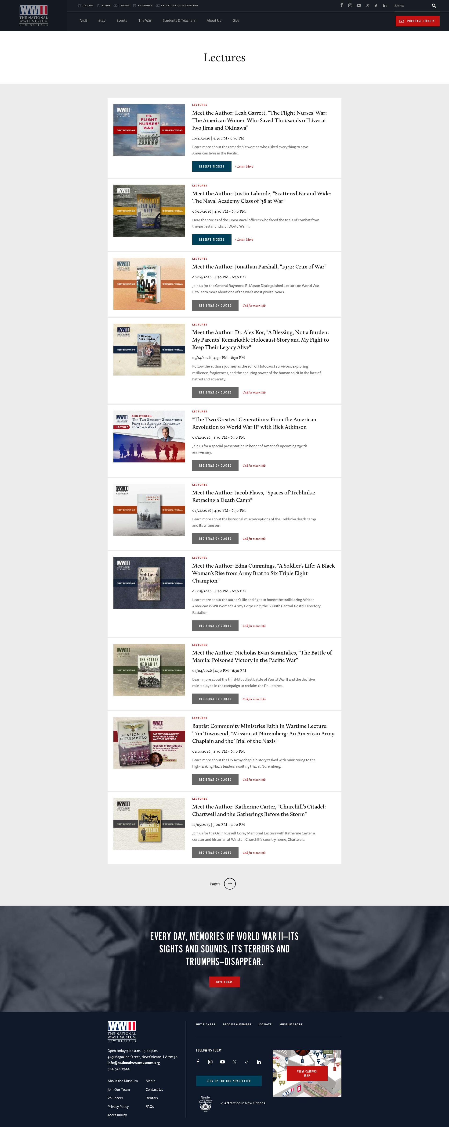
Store (106, 5)
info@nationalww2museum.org (134, 1062)
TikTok (376, 5)
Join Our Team (119, 1089)
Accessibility (117, 1115)
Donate (265, 1024)
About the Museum (123, 1081)
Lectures (199, 105)
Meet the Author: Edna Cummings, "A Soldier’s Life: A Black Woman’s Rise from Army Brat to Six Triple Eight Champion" (263, 573)
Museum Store (291, 1024)
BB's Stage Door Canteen (179, 5)
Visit (83, 20)
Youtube (358, 5)
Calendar (145, 5)
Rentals (152, 1098)
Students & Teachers (179, 20)
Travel (88, 5)
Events (121, 20)
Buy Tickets (205, 1024)
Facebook (341, 5)
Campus (124, 5)
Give (235, 20)
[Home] (33, 15)
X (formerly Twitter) (367, 5)
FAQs (150, 1106)
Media (151, 1081)
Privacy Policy (118, 1106)
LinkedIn (384, 5)
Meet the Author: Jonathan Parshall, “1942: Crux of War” (259, 266)
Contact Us (154, 1089)
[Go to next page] (230, 884)
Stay (101, 20)
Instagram (350, 5)
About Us (214, 20)
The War (145, 20)
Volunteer (115, 1098)
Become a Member (237, 1024)
